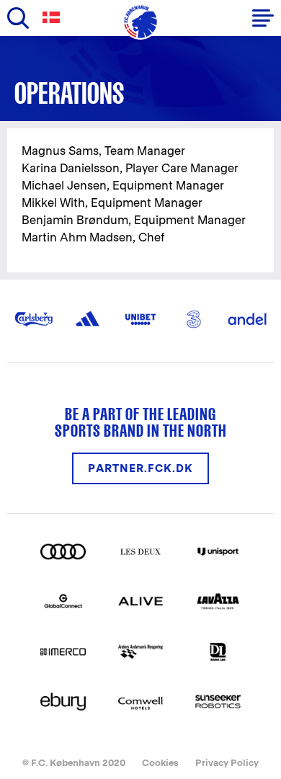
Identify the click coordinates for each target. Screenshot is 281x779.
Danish (54, 17)
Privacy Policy (227, 762)
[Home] (140, 22)
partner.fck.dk (140, 468)
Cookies (160, 762)
